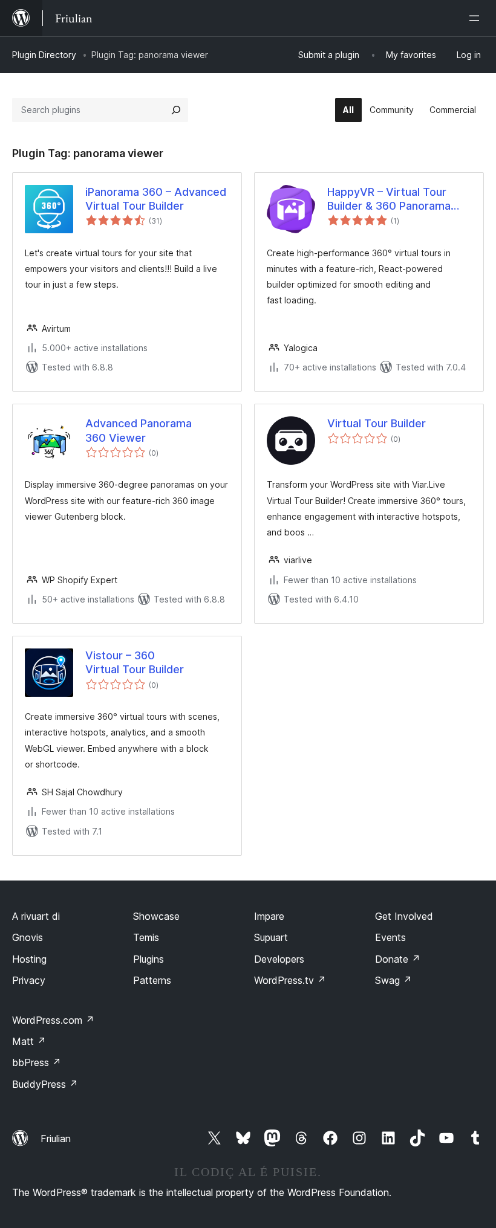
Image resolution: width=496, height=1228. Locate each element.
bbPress (36, 1062)
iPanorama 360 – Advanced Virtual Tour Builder (155, 199)
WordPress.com (53, 1020)
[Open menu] (476, 18)
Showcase (156, 916)
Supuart (271, 937)
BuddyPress (45, 1084)
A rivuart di (36, 916)
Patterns (152, 980)
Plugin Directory (44, 55)
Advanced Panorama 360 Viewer (138, 430)
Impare (269, 916)
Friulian (56, 1139)
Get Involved (404, 916)
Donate (397, 959)
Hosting (29, 959)
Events (390, 937)
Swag (393, 980)
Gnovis (27, 937)
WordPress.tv (290, 980)
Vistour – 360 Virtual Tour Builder (134, 662)
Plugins (148, 959)
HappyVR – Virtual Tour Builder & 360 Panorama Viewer (389, 199)
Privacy (28, 980)
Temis (146, 937)
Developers (279, 959)
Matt (29, 1041)
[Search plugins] (176, 110)
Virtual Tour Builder (376, 423)
